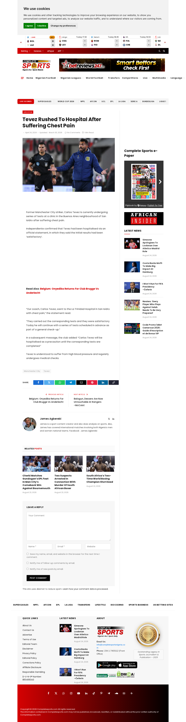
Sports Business (138, 604)
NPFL (83, 101)
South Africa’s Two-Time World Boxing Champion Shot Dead (99, 479)
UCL (103, 101)
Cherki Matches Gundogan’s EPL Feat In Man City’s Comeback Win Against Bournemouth (36, 482)
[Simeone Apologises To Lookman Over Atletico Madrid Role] (132, 243)
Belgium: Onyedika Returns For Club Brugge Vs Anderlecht (46, 400)
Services (37, 50)
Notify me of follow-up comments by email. (52, 563)
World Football (94, 77)
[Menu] (22, 77)
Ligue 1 (162, 101)
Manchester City (32, 371)
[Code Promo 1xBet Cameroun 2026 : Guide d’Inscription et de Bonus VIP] (132, 328)
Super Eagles (44, 101)
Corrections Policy (32, 662)
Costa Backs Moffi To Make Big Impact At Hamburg (152, 267)
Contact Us (28, 630)
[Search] (163, 51)
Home (29, 77)
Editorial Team (30, 644)
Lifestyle (100, 604)
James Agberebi (50, 418)
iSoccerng (117, 604)
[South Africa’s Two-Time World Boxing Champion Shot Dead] (100, 464)
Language (176, 77)
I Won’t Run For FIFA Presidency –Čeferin (153, 286)
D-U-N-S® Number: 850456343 (32, 678)
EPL (111, 101)
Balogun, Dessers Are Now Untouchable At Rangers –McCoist (88, 402)
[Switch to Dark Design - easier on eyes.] (159, 51)
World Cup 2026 (66, 101)
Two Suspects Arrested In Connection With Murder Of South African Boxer (65, 482)
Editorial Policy (30, 658)
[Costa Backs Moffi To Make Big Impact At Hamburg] (132, 266)
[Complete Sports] (36, 65)
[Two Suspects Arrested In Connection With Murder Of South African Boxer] (68, 464)
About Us (27, 625)
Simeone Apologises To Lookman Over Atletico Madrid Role (151, 245)
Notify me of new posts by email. (46, 569)
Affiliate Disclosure (32, 667)
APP (59, 50)
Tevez (47, 371)
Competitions (130, 77)
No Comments (73, 132)
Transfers (114, 77)
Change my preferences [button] (63, 25)
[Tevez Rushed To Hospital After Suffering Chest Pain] (69, 191)
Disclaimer (28, 648)
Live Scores (26, 101)
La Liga (122, 101)
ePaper (50, 50)
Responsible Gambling (34, 672)
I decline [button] (41, 25)
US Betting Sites (163, 604)
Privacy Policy (29, 653)
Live (145, 77)
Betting (24, 50)
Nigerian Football (46, 77)
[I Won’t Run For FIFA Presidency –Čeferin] (132, 287)
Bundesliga (148, 101)
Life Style (28, 112)
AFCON (93, 101)
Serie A (134, 101)
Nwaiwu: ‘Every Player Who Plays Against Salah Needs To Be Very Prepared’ (152, 307)
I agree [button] (29, 25)
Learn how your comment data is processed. (85, 589)
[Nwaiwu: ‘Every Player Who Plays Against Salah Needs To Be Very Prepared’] (132, 305)
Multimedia (159, 77)
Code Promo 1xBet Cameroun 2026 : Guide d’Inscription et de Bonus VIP (153, 329)
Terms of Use (29, 639)
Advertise (27, 634)
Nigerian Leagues (71, 77)
